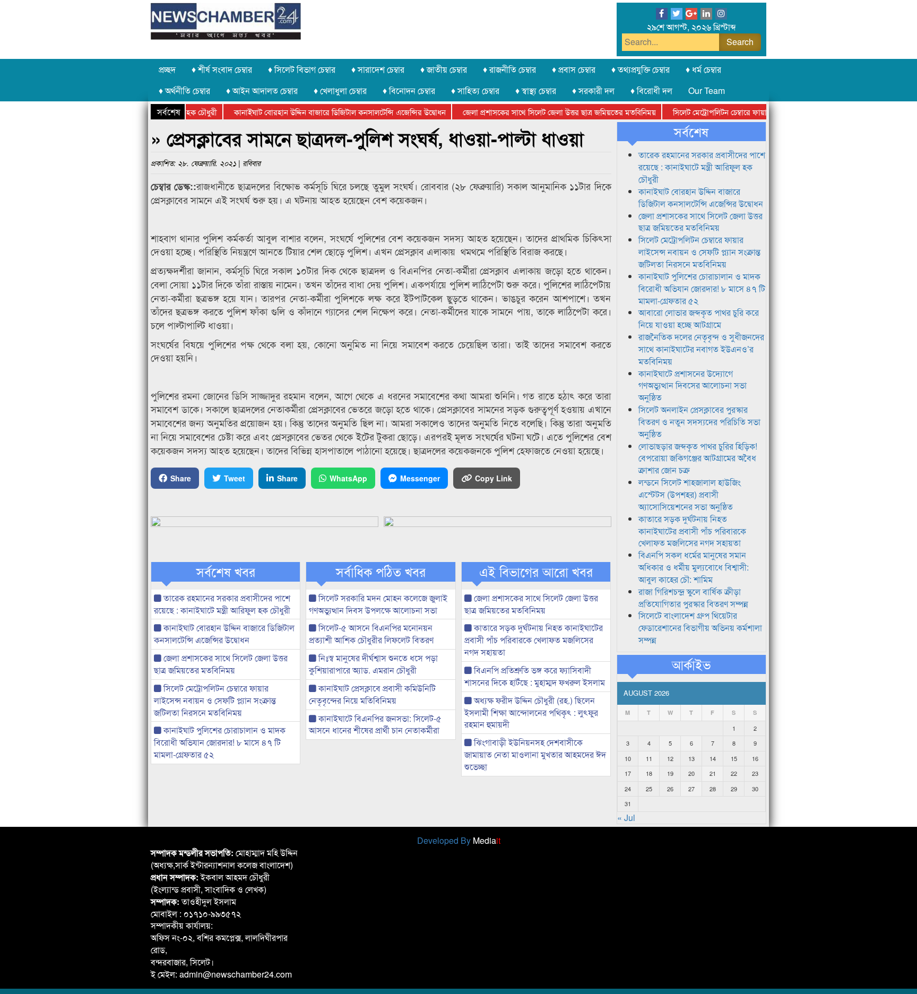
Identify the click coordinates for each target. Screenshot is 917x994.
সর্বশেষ (691, 132)
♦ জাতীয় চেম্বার (443, 69)
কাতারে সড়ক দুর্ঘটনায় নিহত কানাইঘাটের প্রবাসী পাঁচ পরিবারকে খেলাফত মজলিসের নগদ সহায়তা (533, 639)
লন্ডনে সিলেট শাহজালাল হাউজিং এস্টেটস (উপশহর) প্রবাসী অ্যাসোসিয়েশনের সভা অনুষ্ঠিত (689, 494)
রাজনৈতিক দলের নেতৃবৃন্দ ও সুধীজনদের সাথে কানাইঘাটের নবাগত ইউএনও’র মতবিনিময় (701, 349)
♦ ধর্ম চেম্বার (703, 69)
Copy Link (493, 478)
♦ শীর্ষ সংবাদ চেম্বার (222, 69)
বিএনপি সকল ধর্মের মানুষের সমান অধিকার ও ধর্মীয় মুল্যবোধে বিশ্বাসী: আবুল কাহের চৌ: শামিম (693, 567)
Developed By (458, 840)
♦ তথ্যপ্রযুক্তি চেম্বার (640, 69)
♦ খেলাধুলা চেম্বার (340, 90)
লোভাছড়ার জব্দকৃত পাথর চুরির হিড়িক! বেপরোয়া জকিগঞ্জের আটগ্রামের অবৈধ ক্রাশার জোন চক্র (697, 458)
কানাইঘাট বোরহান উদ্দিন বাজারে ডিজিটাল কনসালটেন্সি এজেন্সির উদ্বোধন (323, 111)
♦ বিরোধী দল (651, 90)
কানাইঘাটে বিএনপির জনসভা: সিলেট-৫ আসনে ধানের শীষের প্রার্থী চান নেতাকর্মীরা (375, 724)
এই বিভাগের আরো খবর (536, 571)
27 (691, 788)
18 (649, 773)
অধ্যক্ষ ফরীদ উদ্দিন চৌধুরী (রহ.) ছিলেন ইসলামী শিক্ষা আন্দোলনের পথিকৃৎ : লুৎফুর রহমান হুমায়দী (531, 712)
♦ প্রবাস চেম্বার (573, 69)
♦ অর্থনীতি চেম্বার (184, 90)
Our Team (706, 90)
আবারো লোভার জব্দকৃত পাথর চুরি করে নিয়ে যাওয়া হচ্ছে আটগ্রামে (698, 318)
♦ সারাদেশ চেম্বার (377, 69)
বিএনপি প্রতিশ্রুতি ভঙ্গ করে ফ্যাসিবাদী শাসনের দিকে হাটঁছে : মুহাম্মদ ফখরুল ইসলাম (534, 676)
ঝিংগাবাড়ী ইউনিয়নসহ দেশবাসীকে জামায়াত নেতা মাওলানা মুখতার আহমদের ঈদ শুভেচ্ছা (535, 754)
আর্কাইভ (691, 664)
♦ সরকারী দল (593, 90)
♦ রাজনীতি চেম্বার (509, 69)
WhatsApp (348, 478)
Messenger (420, 478)
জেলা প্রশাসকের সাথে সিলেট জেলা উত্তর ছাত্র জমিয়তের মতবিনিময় (542, 111)
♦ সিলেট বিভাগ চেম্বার (301, 69)
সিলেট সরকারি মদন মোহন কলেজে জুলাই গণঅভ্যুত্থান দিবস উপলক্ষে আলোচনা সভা (378, 604)
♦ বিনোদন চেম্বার (409, 90)
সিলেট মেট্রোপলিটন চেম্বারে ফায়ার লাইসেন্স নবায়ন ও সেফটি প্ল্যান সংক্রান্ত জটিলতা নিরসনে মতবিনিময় (215, 700)
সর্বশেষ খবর (225, 571)
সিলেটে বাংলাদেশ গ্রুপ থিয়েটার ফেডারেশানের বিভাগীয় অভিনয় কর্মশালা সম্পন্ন (700, 627)
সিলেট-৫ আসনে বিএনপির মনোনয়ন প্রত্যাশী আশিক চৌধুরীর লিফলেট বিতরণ (371, 633)
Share (180, 478)
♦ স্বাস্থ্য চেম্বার (535, 90)
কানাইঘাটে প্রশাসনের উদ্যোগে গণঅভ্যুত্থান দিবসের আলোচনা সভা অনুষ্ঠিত (692, 385)
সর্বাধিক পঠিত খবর (381, 571)
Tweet (234, 478)
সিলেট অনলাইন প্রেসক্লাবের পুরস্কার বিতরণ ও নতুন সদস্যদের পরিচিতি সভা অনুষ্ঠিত (699, 421)
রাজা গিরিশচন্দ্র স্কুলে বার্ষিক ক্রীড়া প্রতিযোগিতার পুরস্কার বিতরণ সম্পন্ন (693, 597)
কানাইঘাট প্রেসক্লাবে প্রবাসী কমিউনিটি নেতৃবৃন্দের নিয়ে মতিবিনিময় (372, 694)
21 (713, 773)
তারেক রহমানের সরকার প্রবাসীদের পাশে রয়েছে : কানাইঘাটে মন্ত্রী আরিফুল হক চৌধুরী (222, 604)
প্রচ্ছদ (167, 69)
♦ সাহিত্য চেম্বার (475, 90)
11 (649, 758)
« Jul (626, 817)
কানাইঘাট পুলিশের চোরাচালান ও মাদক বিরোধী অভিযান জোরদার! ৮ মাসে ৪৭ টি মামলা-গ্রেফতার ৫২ (220, 742)
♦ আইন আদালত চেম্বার (262, 90)
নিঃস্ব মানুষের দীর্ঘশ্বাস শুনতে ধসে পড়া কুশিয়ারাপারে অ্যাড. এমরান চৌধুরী (373, 664)
